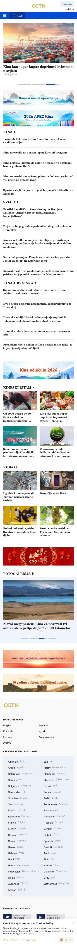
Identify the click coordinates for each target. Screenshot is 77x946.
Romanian (54, 816)
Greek (17, 841)
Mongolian (54, 773)
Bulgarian (19, 785)
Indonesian (23, 871)
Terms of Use (29, 940)
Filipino (16, 822)
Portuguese (56, 804)
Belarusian (20, 773)
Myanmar (56, 779)
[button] (24, 84)
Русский (7, 737)
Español (43, 725)
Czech (15, 804)
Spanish (53, 841)
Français (8, 731)
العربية (41, 731)
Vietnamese (56, 883)
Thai (49, 859)
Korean (16, 889)
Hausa (15, 847)
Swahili (53, 847)
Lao (48, 761)
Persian (52, 792)
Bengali (15, 779)
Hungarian (18, 865)
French (17, 828)
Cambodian (17, 792)
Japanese (18, 883)
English (7, 725)
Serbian (53, 828)
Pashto (51, 810)
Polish (51, 798)
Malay (55, 767)
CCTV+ (7, 743)
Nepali (50, 785)
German (17, 834)
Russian (53, 822)
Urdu (49, 877)
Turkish (52, 865)
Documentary (46, 737)
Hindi (14, 859)
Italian (16, 877)
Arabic (15, 767)
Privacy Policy (10, 940)
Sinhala (51, 834)
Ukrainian (55, 871)
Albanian (16, 761)
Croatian (18, 798)
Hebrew (16, 853)
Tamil (50, 853)
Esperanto (19, 816)
